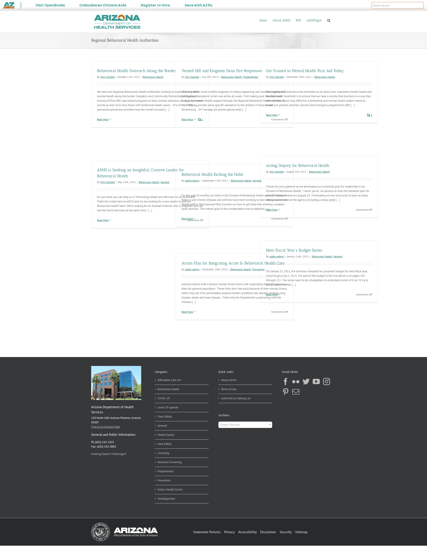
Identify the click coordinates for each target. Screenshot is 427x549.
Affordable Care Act (169, 380)
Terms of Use (228, 389)
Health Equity (165, 435)
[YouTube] (316, 381)
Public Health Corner (170, 489)
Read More (103, 119)
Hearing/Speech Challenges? (109, 454)
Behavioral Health (153, 77)
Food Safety (164, 416)
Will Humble (108, 77)
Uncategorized (166, 499)
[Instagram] (326, 381)
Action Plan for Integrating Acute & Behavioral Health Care (232, 263)
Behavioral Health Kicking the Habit (212, 174)
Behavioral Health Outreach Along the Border (136, 70)
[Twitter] (306, 381)
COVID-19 (163, 398)
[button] (420, 5)
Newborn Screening (169, 462)
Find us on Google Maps (105, 427)
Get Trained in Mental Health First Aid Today (305, 70)
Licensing (163, 453)
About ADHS (228, 380)
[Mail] (295, 391)
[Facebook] (285, 381)
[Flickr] (295, 381)
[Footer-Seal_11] (124, 524)
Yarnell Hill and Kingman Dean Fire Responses (221, 70)
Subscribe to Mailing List (235, 398)
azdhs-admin (192, 180)
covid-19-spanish (167, 407)
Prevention (258, 269)
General (165, 182)
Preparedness (250, 77)
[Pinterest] (285, 391)
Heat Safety (164, 444)
